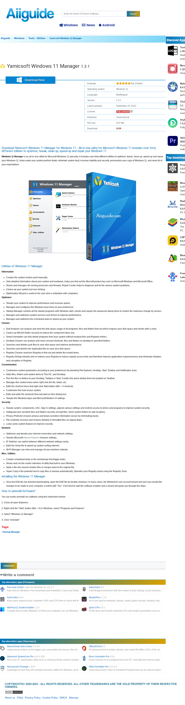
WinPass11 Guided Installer (23, 607)
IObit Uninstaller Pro (103, 666)
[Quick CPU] (84, 610)
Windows (71, 25)
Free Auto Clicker (30, 587)
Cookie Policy (50, 697)
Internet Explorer (31, 437)
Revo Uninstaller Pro (102, 656)
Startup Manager (11, 532)
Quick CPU (97, 607)
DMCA (63, 697)
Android (108, 25)
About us (10, 697)
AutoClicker (96, 587)
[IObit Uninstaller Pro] (84, 669)
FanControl (15, 597)
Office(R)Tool (97, 646)
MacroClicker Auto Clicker (23, 646)
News (91, 25)
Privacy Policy (33, 697)
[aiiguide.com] (30, 6)
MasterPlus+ (98, 597)
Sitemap (73, 697)
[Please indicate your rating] (117, 83)
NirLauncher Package (21, 666)
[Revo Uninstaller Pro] (84, 659)
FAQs (20, 697)
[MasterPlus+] (84, 600)
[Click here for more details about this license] (131, 111)
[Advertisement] (83, 52)
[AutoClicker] (84, 589)
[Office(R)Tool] (84, 648)
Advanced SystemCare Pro (26, 656)
